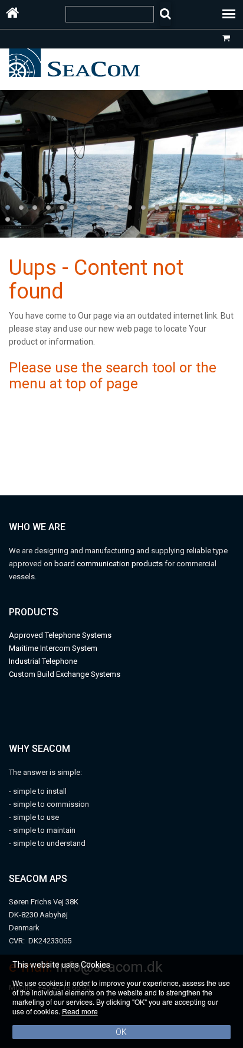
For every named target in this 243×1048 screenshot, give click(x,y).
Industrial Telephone (43, 661)
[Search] (165, 14)
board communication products (109, 563)
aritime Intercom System (56, 648)
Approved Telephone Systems (60, 635)
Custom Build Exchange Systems (64, 674)
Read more (80, 1011)
